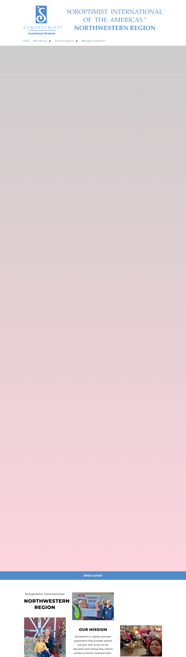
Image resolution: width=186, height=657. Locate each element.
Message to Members (93, 40)
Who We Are (40, 40)
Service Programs (64, 40)
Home (26, 40)
